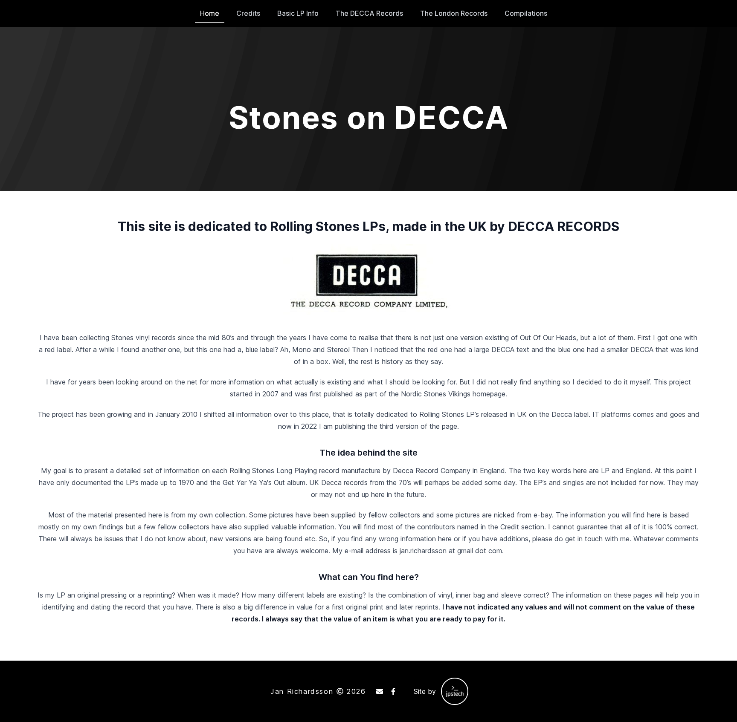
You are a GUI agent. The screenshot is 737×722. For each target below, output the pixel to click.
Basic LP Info (298, 13)
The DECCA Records (369, 13)
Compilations (526, 13)
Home (209, 13)
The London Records (453, 13)
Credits (248, 13)
